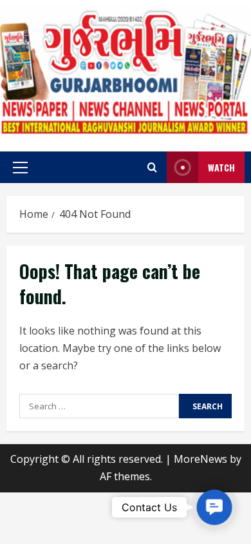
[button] (20, 167)
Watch (221, 167)
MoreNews (200, 459)
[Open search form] (152, 167)
